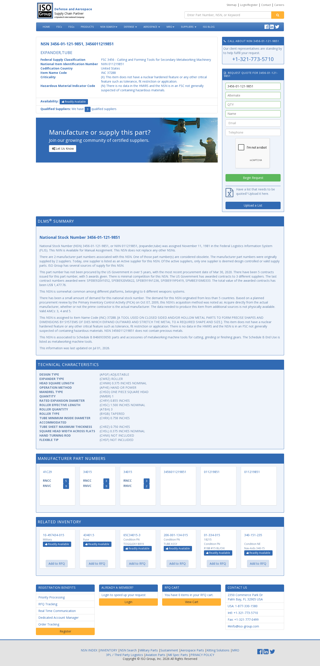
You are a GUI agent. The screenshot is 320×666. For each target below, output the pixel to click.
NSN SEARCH (107, 26)
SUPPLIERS (187, 26)
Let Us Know (65, 148)
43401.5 (88, 535)
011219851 (212, 472)
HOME (46, 26)
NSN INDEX (89, 650)
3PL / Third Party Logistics (124, 655)
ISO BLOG (209, 26)
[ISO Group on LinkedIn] (272, 26)
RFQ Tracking (47, 604)
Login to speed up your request (123, 595)
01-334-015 (212, 535)
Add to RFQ (57, 563)
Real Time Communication (57, 611)
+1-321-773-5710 (253, 59)
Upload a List (253, 205)
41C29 (47, 472)
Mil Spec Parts (178, 655)
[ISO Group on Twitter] (278, 26)
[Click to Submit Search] (277, 15)
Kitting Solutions (218, 650)
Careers (279, 5)
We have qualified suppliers (78, 109)
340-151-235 (253, 535)
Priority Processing (51, 597)
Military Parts (148, 650)
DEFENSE (129, 26)
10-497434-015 (53, 535)
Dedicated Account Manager (58, 617)
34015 (87, 472)
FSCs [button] (59, 26)
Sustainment (169, 650)
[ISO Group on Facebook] (267, 26)
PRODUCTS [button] (87, 26)
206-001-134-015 (176, 535)
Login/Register (249, 5)
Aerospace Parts (192, 650)
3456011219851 (175, 472)
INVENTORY (108, 650)
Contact (266, 5)
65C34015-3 (131, 535)
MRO (169, 26)
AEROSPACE (150, 26)
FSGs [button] (71, 26)
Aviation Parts (155, 655)
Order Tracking (48, 624)
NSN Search (128, 650)
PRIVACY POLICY (202, 655)
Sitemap (232, 5)
